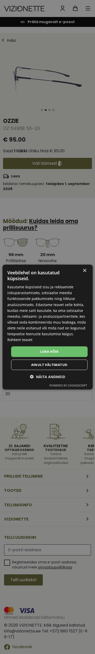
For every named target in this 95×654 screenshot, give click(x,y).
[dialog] (47, 326)
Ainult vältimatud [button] (49, 364)
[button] (47, 377)
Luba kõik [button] (49, 351)
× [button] (84, 270)
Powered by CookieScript (68, 385)
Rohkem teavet (19, 339)
